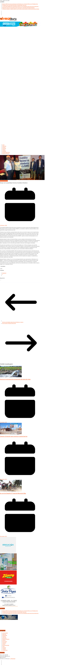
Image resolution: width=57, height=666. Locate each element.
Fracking (4, 636)
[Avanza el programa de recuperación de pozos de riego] (11, 377)
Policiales (4, 148)
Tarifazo (4, 649)
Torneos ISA (4, 650)
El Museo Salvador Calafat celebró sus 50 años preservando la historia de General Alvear (20, 9)
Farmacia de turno (6, 152)
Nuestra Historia (5, 153)
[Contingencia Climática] (9, 619)
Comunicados (5, 633)
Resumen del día (5, 645)
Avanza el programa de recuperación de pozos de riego (15, 379)
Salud (3, 646)
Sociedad (4, 151)
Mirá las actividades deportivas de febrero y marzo (12, 322)
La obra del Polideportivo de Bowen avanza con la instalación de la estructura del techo (20, 6)
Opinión (4, 147)
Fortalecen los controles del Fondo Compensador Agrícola (14, 5)
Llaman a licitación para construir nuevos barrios (13, 436)
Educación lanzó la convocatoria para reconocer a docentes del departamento (18, 7)
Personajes (4, 641)
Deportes (4, 146)
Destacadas (2, 180)
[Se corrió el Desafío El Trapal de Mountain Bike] (11, 491)
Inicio (3, 144)
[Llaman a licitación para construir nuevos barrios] (11, 434)
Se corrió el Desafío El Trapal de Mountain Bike (13, 493)
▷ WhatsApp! (12, 658)
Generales (4, 638)
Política (3, 149)
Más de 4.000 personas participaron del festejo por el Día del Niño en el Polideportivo (20, 4)
